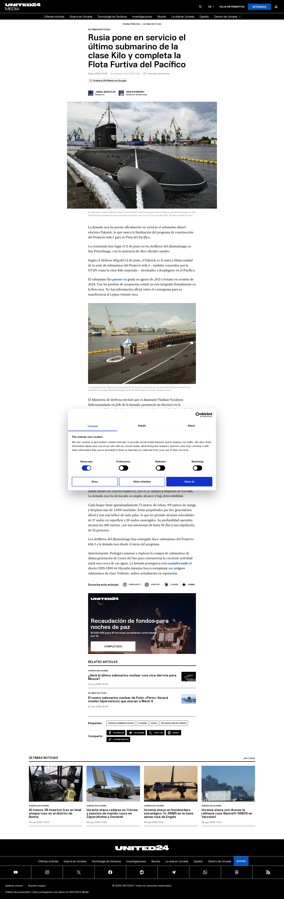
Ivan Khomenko (135, 91)
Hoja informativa (232, 6)
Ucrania (142, 723)
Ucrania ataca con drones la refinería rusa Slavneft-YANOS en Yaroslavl (226, 813)
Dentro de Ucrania (225, 16)
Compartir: (95, 735)
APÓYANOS (259, 7)
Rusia (154, 723)
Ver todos (249, 758)
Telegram (138, 732)
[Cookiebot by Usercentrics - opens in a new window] (198, 414)
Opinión (204, 16)
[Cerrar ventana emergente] (280, 874)
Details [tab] (142, 425)
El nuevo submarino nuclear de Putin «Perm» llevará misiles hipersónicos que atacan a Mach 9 (128, 699)
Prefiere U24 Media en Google (109, 80)
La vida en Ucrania (182, 16)
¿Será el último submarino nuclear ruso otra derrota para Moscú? (132, 677)
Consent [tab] (93, 426)
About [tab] (191, 425)
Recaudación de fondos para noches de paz (130, 623)
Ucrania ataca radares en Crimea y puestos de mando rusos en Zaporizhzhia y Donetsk (112, 813)
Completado (113, 646)
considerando (177, 563)
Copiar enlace (121, 739)
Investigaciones (142, 16)
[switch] (123, 468)
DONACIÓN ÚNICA (199, 889)
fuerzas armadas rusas (121, 723)
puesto (117, 279)
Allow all (189, 481)
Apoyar (241, 861)
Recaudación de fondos (174, 723)
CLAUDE (174, 584)
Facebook (118, 732)
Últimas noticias (54, 16)
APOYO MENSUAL (198, 880)
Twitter (158, 732)
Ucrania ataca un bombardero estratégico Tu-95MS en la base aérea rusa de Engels (168, 813)
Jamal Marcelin (105, 91)
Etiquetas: (95, 723)
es (210, 6)
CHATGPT (155, 584)
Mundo (161, 16)
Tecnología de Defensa (112, 16)
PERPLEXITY (135, 584)
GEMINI (191, 584)
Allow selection (142, 481)
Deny (95, 481)
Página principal (131, 24)
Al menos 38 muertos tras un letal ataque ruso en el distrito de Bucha (55, 813)
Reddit (176, 732)
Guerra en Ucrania (81, 16)
